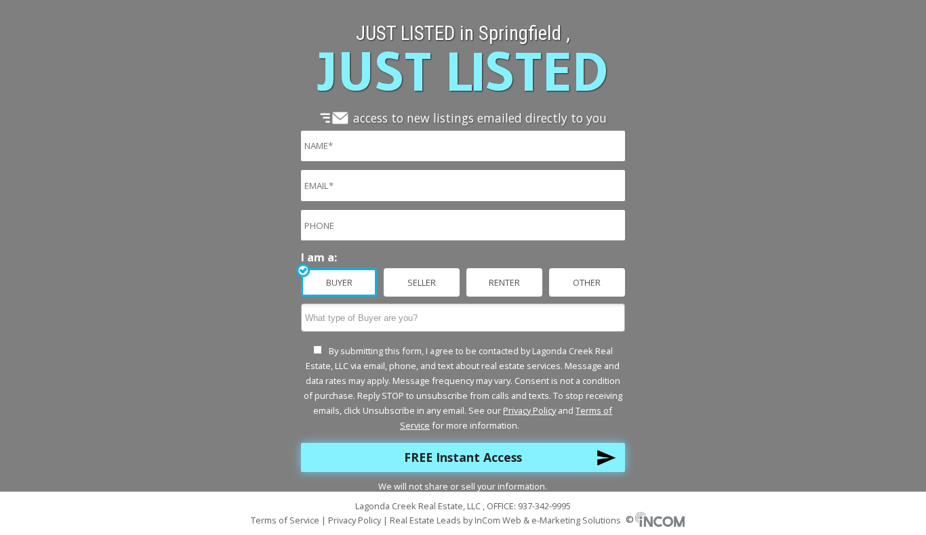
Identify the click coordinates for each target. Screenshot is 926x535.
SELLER (421, 282)
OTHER (587, 282)
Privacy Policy (529, 410)
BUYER (339, 282)
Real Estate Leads (425, 520)
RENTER (504, 282)
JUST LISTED (463, 71)
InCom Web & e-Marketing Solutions (554, 520)
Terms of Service (286, 520)
